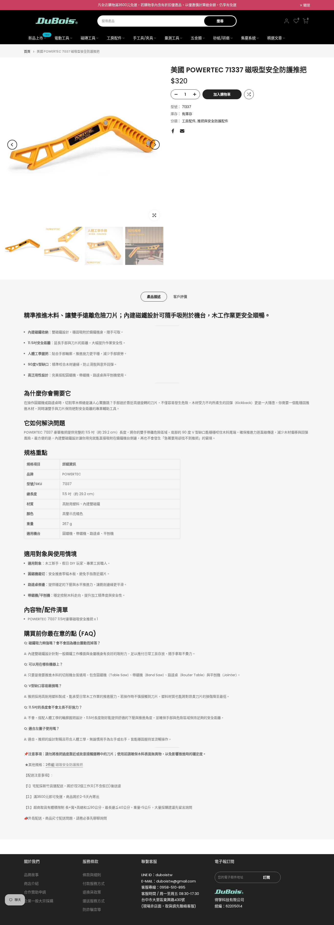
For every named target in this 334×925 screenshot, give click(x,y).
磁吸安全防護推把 (69, 764)
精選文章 (274, 38)
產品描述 (154, 296)
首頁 (27, 51)
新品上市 (39, 38)
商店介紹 (31, 883)
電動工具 (62, 38)
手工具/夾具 (143, 38)
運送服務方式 (94, 900)
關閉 (30, 5)
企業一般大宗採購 (38, 900)
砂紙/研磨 (221, 38)
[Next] (155, 145)
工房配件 (114, 38)
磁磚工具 (88, 38)
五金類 (196, 38)
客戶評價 (180, 296)
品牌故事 (31, 874)
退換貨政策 (92, 892)
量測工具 (172, 38)
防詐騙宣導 (92, 909)
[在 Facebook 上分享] (173, 131)
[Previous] (12, 145)
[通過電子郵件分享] (182, 131)
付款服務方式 (94, 883)
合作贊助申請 (35, 892)
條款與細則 (92, 874)
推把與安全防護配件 (212, 121)
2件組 (50, 764)
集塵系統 (248, 38)
